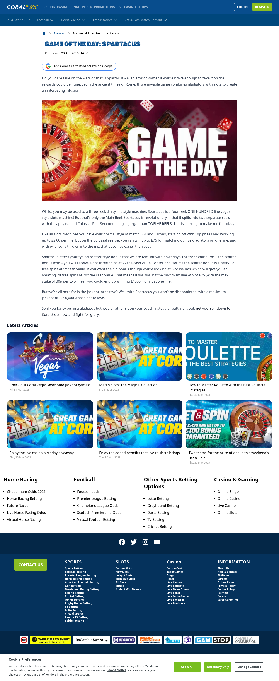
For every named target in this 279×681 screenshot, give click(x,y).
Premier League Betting (96, 498)
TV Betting (155, 519)
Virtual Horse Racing (24, 519)
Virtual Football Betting (96, 519)
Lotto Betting (158, 498)
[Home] (44, 33)
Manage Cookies (249, 667)
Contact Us (31, 564)
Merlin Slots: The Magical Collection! (128, 385)
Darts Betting (158, 512)
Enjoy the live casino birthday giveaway (42, 452)
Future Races (17, 505)
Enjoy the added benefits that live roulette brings (139, 452)
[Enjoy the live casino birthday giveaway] (50, 424)
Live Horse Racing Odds (26, 512)
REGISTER (262, 7)
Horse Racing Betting (24, 498)
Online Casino (229, 498)
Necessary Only (218, 667)
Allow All (187, 667)
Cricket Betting (159, 526)
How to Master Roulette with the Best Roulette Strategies (227, 388)
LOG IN (242, 7)
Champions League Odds (98, 505)
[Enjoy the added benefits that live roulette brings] (140, 424)
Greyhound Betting (163, 505)
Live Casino (227, 505)
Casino (59, 33)
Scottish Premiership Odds (99, 512)
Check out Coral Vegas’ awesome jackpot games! (50, 385)
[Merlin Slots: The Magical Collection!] (140, 356)
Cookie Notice (116, 670)
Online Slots (227, 512)
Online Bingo (228, 491)
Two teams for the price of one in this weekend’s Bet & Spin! (229, 455)
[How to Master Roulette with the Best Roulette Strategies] (229, 356)
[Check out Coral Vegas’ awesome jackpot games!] (50, 356)
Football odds (88, 491)
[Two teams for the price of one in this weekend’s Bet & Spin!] (229, 424)
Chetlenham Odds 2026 (26, 491)
